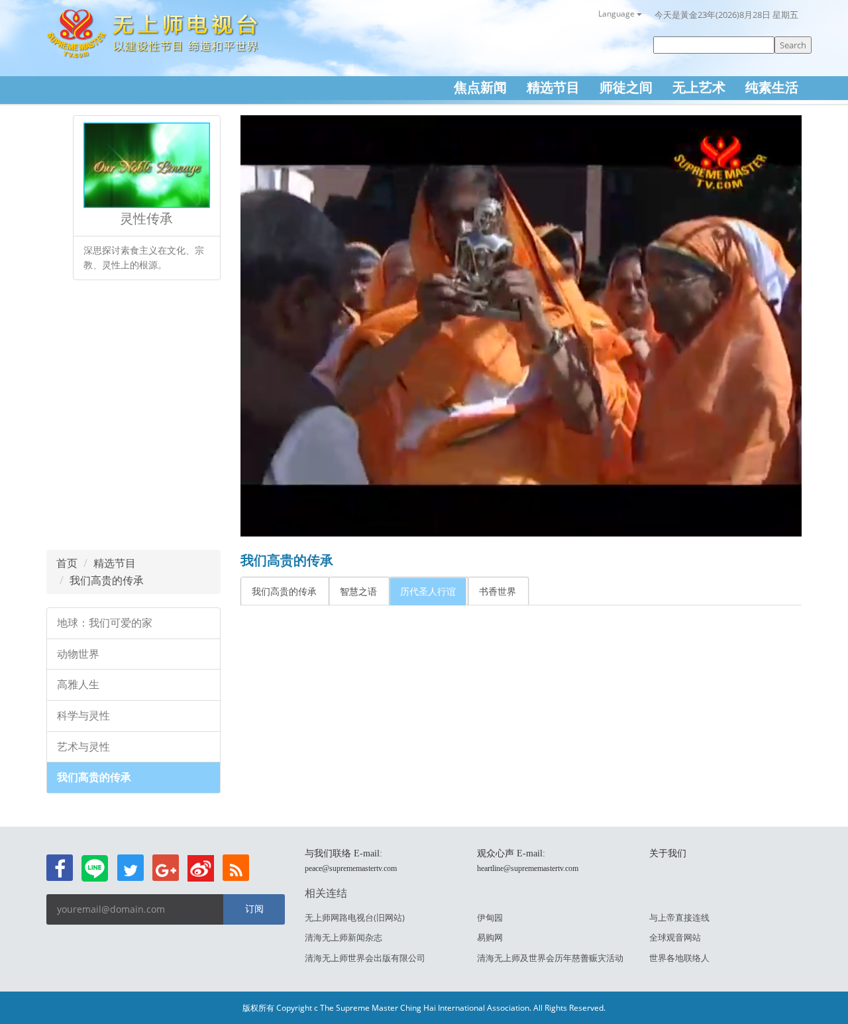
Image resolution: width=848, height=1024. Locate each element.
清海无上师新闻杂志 (343, 937)
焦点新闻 (480, 87)
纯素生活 (771, 87)
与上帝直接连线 (679, 917)
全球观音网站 (675, 937)
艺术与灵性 (83, 746)
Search (793, 45)
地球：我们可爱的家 (104, 623)
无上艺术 (698, 87)
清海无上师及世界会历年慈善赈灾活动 (550, 958)
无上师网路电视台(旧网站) (355, 917)
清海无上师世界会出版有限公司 (365, 958)
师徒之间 (626, 87)
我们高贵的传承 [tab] (284, 591)
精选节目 (553, 87)
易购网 (490, 937)
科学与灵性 (83, 715)
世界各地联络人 (679, 958)
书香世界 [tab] (497, 591)
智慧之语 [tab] (358, 591)
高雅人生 (78, 684)
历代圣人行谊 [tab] (428, 591)
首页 (67, 563)
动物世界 (78, 654)
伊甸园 (490, 917)
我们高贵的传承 (107, 580)
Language (617, 13)
